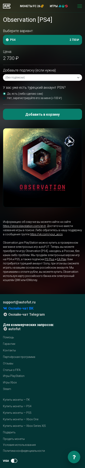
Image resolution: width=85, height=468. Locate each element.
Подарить (9, 432)
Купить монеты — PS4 (17, 406)
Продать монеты (14, 438)
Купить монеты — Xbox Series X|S (24, 425)
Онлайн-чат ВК (20, 308)
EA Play (61, 259)
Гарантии (9, 343)
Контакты (9, 350)
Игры (54, 6)
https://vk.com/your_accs (46, 234)
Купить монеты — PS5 (17, 412)
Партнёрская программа (19, 356)
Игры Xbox (10, 382)
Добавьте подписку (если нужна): (29, 70)
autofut (14, 329)
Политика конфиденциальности (24, 450)
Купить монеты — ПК (16, 399)
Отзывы (8, 363)
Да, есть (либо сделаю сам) (25, 93)
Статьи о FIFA (12, 370)
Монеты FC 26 (30, 6)
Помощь (8, 337)
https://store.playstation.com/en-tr (24, 226)
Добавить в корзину (42, 114)
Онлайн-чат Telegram (26, 314)
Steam (7, 389)
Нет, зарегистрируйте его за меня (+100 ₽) (34, 98)
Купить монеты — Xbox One (20, 419)
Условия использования (19, 444)
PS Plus (49, 259)
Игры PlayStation (14, 375)
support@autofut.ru (19, 302)
